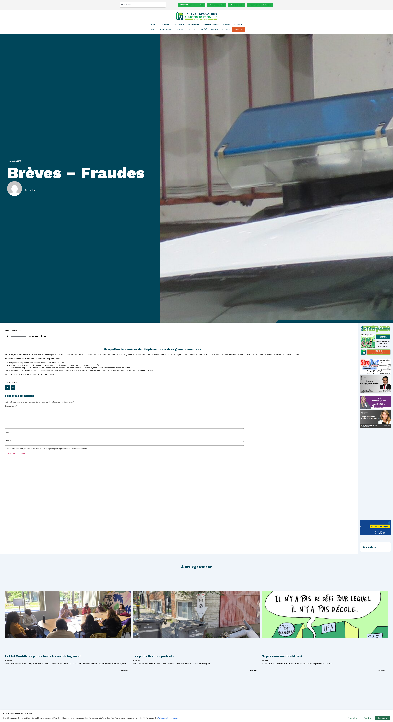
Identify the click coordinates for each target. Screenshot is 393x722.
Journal (166, 25)
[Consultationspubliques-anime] (375, 535)
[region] (196, 716)
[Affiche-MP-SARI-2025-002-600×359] (375, 393)
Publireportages (211, 25)
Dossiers (178, 25)
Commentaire (11, 406)
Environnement (166, 29)
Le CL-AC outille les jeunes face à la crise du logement (43, 656)
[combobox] (143, 5)
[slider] (18, 336)
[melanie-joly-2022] (375, 427)
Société (203, 29)
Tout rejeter (367, 718)
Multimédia (193, 25)
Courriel (9, 440)
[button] (7, 387)
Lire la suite (124, 670)
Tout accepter (382, 718)
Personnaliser (352, 718)
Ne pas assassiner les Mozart (282, 656)
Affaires (214, 29)
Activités (192, 29)
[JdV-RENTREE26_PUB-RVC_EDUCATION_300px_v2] (375, 355)
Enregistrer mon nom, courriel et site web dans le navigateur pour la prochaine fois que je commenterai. (47, 448)
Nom (7, 432)
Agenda (226, 25)
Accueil (154, 25)
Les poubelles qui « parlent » (153, 656)
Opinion (153, 29)
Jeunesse (238, 29)
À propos (238, 25)
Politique (226, 29)
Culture (180, 29)
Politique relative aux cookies (168, 718)
